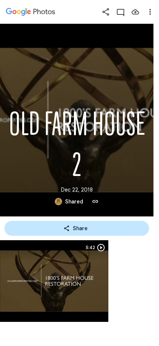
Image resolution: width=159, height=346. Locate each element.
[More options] (150, 11)
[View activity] (120, 11)
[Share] (105, 11)
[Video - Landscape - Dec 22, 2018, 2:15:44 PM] (54, 281)
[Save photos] (135, 11)
